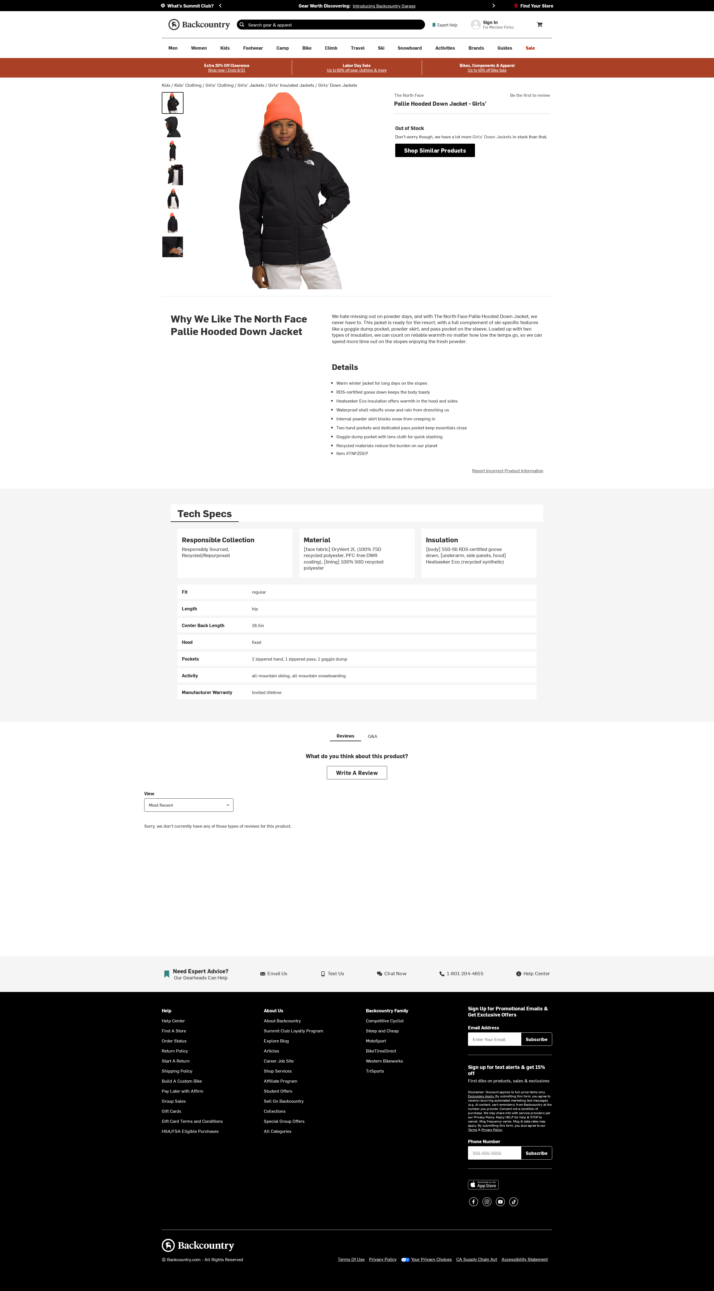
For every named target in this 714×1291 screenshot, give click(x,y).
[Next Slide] (494, 6)
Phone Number (484, 1141)
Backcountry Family (387, 1010)
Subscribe (536, 1039)
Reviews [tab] (345, 736)
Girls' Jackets (251, 85)
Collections (275, 1111)
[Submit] (242, 24)
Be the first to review (530, 95)
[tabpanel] (357, 614)
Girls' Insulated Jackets (291, 85)
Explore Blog (276, 1040)
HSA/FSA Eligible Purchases (190, 1131)
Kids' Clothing (188, 85)
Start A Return (176, 1060)
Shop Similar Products (435, 150)
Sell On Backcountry (284, 1101)
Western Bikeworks (384, 1060)
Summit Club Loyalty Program (293, 1030)
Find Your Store (536, 5)
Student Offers (278, 1091)
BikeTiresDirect (381, 1050)
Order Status (174, 1040)
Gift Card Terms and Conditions (192, 1121)
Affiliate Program (280, 1080)
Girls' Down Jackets (337, 85)
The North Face (409, 95)
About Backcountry (282, 1020)
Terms (472, 1129)
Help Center (173, 1020)
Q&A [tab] (372, 736)
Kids (166, 85)
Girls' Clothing (220, 85)
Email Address (483, 1027)
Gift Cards (171, 1111)
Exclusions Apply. (481, 1096)
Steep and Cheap (382, 1030)
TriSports (375, 1070)
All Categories (277, 1131)
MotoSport (376, 1040)
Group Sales (174, 1101)
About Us (273, 1010)
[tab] (205, 513)
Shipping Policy (177, 1070)
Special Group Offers (284, 1121)
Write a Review (357, 772)
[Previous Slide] (220, 6)
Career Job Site (279, 1060)
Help (167, 1010)
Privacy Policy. (492, 1129)
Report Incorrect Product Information (507, 470)
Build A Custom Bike (182, 1080)
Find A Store (174, 1030)
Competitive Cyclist (385, 1020)
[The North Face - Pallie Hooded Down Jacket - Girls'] (173, 103)
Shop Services (278, 1070)
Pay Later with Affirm (182, 1091)
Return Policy (175, 1050)
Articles (271, 1050)
